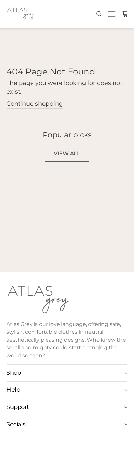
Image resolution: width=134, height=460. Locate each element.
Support (18, 407)
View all (67, 153)
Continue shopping (35, 103)
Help (13, 389)
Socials (16, 424)
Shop (14, 372)
